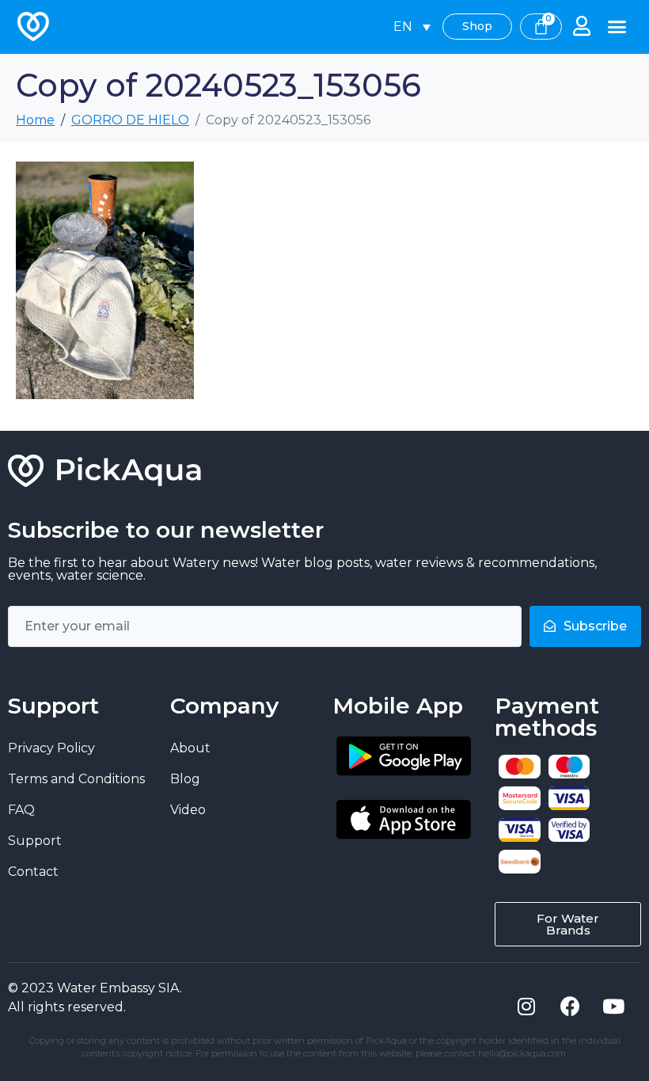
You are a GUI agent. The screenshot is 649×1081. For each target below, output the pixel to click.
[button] (617, 27)
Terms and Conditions (76, 778)
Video (188, 809)
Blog (185, 778)
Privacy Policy (51, 748)
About (190, 748)
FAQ (21, 809)
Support (35, 840)
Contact (33, 871)
